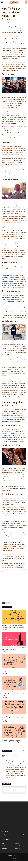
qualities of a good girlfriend (16, 507)
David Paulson (12, 22)
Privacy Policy (18, 846)
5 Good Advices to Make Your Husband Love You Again (13, 670)
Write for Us (17, 848)
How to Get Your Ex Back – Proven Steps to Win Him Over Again (14, 648)
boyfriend (8, 602)
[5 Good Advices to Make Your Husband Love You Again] (14, 661)
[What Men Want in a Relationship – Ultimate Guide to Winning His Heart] (14, 616)
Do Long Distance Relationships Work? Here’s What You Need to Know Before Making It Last (13, 718)
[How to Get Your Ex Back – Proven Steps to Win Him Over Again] (14, 638)
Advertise (4, 846)
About (3, 843)
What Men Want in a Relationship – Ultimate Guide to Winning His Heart (13, 626)
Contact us (17, 843)
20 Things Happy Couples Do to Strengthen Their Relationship (11, 741)
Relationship (4, 6)
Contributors (4, 848)
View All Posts (22, 750)
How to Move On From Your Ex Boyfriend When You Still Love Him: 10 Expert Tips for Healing (14, 694)
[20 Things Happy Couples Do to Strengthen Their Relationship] (14, 731)
